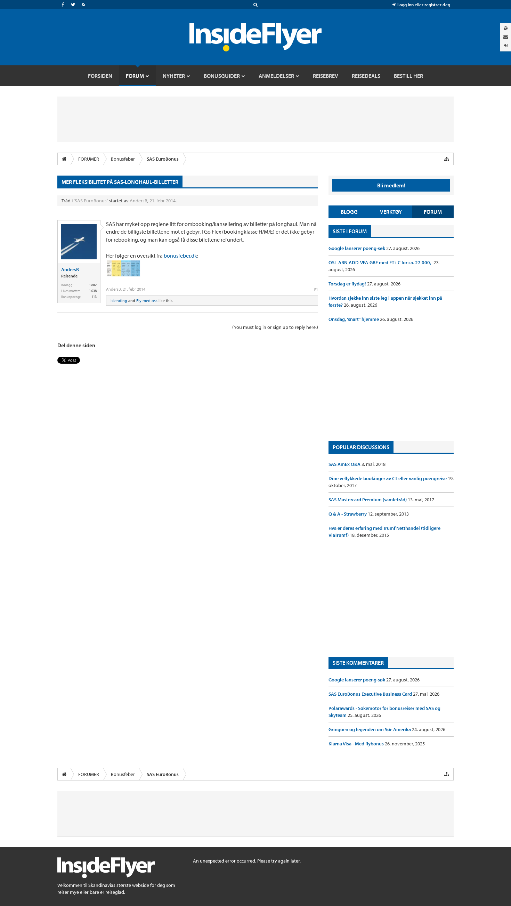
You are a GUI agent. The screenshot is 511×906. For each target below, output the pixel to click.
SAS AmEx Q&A (345, 464)
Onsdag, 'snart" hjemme (354, 319)
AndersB (138, 200)
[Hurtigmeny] (446, 159)
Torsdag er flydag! (347, 284)
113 (94, 296)
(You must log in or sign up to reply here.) (275, 327)
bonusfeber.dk (180, 255)
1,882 (93, 285)
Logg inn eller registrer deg (423, 4)
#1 (316, 289)
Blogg (349, 211)
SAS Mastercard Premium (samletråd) (368, 499)
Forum (433, 211)
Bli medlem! (391, 185)
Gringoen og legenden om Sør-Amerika (370, 729)
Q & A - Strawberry (348, 514)
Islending (119, 300)
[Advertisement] (391, 381)
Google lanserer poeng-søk (357, 248)
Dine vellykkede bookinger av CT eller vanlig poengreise (388, 478)
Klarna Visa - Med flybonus (356, 744)
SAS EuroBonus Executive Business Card (370, 694)
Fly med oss (146, 300)
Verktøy (391, 211)
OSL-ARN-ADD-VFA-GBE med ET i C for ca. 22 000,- (380, 262)
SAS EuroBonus (91, 200)
